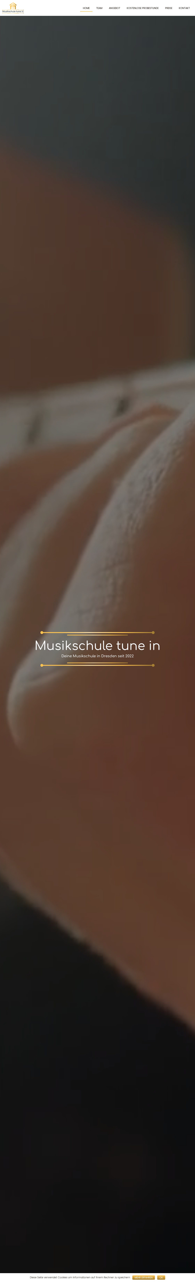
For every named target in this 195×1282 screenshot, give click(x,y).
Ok (161, 1277)
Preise (168, 8)
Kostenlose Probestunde (143, 8)
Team (99, 8)
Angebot (114, 8)
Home (86, 8)
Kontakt (184, 8)
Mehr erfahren (144, 1277)
